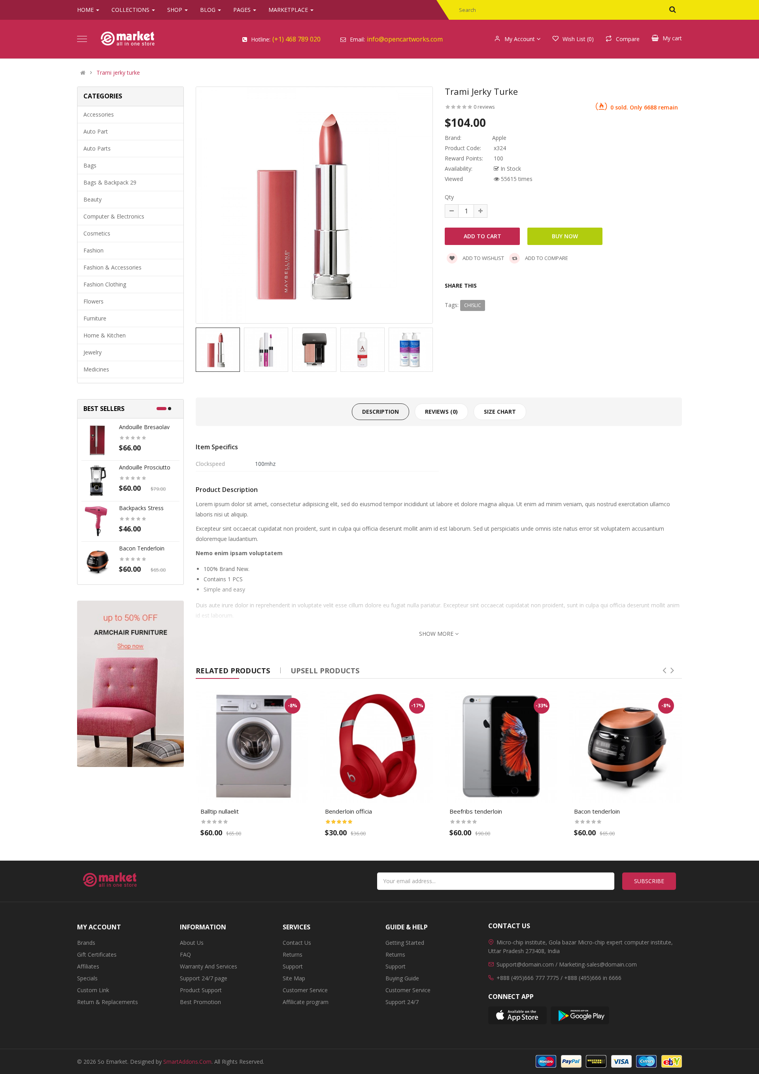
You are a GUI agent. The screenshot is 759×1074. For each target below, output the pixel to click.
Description (380, 411)
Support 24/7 (402, 1002)
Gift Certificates (97, 954)
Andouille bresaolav (144, 427)
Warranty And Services (208, 966)
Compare (628, 39)
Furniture (94, 318)
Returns (292, 954)
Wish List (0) (578, 39)
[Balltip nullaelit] (252, 746)
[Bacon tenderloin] (97, 561)
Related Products (233, 670)
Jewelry (92, 352)
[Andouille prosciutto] (97, 480)
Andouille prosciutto (144, 467)
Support (293, 966)
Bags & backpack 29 (109, 182)
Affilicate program (306, 1002)
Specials (87, 978)
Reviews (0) (441, 411)
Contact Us (297, 942)
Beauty (92, 199)
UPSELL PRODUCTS (325, 670)
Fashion (93, 250)
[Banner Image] (130, 683)
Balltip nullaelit (219, 811)
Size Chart (500, 411)
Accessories (98, 114)
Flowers (93, 301)
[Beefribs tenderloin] (501, 746)
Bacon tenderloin (141, 548)
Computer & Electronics (113, 216)
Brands (86, 942)
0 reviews (484, 107)
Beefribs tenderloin (475, 811)
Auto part (95, 131)
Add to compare (546, 258)
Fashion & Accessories (112, 267)
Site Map (294, 978)
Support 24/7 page (203, 978)
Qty (449, 197)
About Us (192, 942)
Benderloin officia (348, 811)
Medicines (96, 369)
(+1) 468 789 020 (296, 39)
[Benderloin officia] (376, 746)
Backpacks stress (141, 508)
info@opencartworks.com (405, 39)
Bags (89, 165)
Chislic (472, 305)
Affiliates (88, 966)
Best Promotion (200, 1002)
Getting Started (404, 942)
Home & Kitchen (104, 335)
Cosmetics (96, 233)
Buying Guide (402, 978)
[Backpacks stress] (97, 520)
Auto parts (97, 148)
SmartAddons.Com (187, 1061)
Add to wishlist (482, 258)
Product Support (201, 990)
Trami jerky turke (118, 72)
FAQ (185, 954)
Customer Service (305, 990)
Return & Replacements (107, 1002)
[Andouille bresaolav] (97, 439)
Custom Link (93, 990)
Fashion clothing (104, 284)
